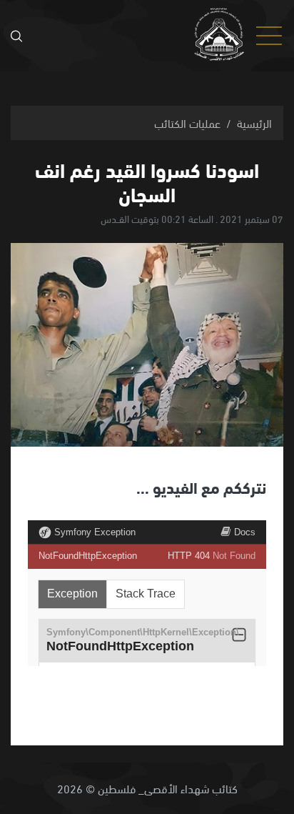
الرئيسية (254, 122)
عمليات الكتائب (187, 122)
